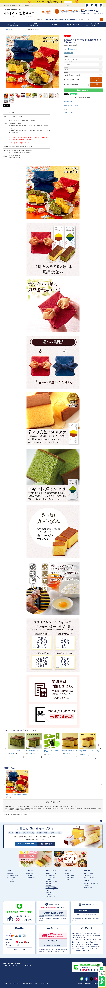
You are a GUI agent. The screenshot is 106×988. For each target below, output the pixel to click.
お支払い (21, 928)
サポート (86, 880)
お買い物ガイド (28, 5)
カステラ (66, 56)
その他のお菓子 (11, 881)
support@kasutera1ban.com (89, 914)
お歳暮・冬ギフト (50, 892)
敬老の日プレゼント (51, 890)
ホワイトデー (49, 879)
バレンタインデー (50, 877)
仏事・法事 (30, 870)
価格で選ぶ (68, 870)
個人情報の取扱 (45, 983)
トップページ (7, 29)
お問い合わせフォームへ (86, 910)
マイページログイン (89, 873)
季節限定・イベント (51, 870)
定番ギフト (10, 870)
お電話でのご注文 (55, 904)
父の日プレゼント (50, 886)
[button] (5, 749)
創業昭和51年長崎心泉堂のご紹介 (12, 5)
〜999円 (67, 873)
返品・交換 (88, 928)
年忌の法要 (29, 875)
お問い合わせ (15, 983)
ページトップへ (101, 821)
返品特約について (68, 101)
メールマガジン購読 (89, 877)
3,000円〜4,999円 (69, 877)
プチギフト (10, 879)
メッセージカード (68, 61)
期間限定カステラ (50, 896)
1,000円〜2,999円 (69, 875)
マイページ (87, 870)
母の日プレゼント (50, 883)
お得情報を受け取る (84, 90)
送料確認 (66, 72)
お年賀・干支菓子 (50, 875)
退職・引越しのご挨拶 (51, 881)
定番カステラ (14, 29)
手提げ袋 (66, 67)
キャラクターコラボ (51, 894)
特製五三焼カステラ (12, 875)
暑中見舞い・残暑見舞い (52, 888)
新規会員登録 (87, 875)
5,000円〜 (67, 879)
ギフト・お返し (11, 877)
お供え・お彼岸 (30, 877)
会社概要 (6, 983)
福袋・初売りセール (51, 873)
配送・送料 (54, 928)
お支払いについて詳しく (19, 949)
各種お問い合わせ (88, 904)
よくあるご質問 (88, 887)
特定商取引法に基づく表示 (30, 983)
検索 (101, 19)
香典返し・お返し (31, 873)
